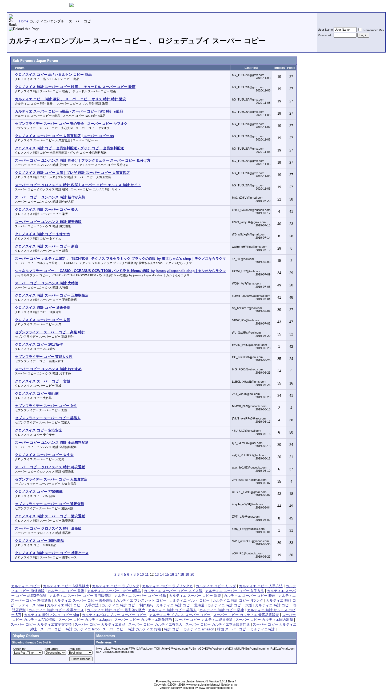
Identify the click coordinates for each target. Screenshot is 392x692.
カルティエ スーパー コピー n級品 (114, 591)
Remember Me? (373, 30)
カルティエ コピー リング (216, 586)
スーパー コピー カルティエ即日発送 (204, 620)
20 (192, 575)
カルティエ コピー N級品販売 (66, 586)
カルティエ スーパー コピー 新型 (195, 596)
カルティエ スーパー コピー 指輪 (140, 596)
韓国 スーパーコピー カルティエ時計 (246, 629)
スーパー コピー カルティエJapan (84, 620)
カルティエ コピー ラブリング (115, 586)
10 (142, 575)
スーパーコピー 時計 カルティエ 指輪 (131, 629)
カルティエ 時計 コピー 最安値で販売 (116, 610)
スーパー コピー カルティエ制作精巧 (143, 620)
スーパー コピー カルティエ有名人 (155, 624)
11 (147, 575)
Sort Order (51, 648)
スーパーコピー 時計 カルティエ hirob (69, 629)
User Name (325, 29)
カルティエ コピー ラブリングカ (167, 586)
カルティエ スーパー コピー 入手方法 (234, 591)
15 (167, 575)
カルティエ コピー (25, 586)
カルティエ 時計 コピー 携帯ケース (56, 610)
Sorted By (19, 648)
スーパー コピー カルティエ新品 (100, 624)
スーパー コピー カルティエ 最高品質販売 (246, 615)
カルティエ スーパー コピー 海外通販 (83, 600)
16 (172, 575)
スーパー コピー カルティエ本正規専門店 (217, 624)
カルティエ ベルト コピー (189, 600)
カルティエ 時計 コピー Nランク (238, 600)
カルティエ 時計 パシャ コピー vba (51, 615)
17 (177, 575)
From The (74, 648)
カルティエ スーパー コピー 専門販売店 (80, 596)
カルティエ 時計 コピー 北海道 (180, 605)
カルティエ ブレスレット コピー (141, 600)
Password (324, 35)
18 (182, 575)
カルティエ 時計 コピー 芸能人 (172, 610)
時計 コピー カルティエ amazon (189, 629)
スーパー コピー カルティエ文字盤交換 (41, 624)
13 (157, 575)
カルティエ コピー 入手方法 (261, 586)
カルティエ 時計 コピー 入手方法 (73, 605)
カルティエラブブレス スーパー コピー (179, 615)
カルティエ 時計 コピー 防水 (221, 610)
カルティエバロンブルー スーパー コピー (114, 615)
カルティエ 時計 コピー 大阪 (229, 605)
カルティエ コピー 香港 (65, 591)
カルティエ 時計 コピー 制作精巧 (127, 605)
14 (162, 575)
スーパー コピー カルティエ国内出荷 (264, 620)
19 (187, 575)
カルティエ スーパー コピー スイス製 (173, 591)
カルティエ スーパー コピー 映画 (249, 596)
